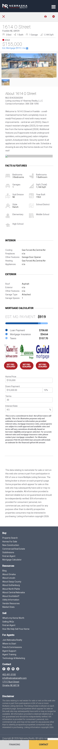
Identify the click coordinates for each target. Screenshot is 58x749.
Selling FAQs (8, 622)
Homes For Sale (9, 541)
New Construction (10, 545)
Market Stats (8, 607)
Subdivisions (8, 552)
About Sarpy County (11, 581)
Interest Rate (11, 406)
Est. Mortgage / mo (14, 48)
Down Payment (12, 386)
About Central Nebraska (13, 592)
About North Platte (11, 589)
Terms (8, 396)
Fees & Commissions (12, 647)
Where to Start (9, 643)
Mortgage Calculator (12, 559)
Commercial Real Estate (13, 549)
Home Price (10, 376)
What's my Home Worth (13, 618)
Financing (14, 744)
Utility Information (10, 600)
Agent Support (9, 651)
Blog (4, 570)
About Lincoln (8, 578)
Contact (43, 744)
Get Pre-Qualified (10, 366)
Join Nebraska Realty (12, 640)
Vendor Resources (11, 603)
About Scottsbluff (10, 596)
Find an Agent (8, 556)
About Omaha (9, 574)
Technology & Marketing (13, 658)
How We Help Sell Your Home (15, 629)
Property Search (10, 538)
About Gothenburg (11, 585)
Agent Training (9, 654)
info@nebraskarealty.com (14, 678)
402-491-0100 (9, 674)
